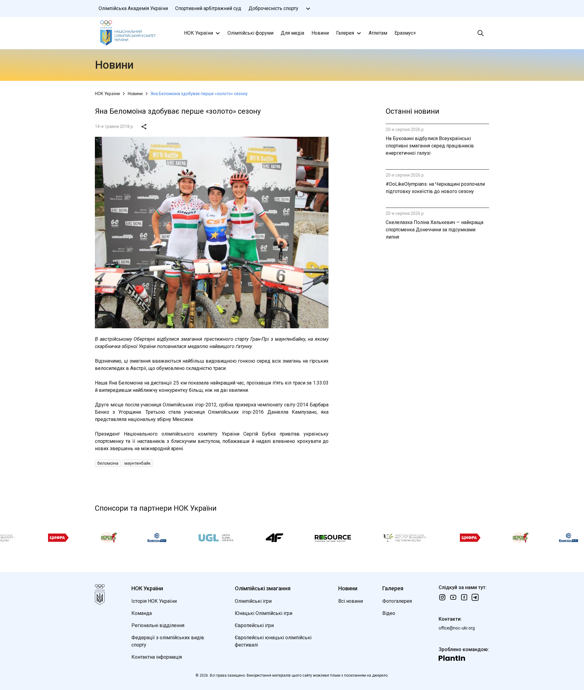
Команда (141, 613)
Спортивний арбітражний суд (208, 8)
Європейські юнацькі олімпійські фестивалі (273, 641)
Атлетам (378, 33)
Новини (320, 33)
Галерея (345, 33)
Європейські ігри (254, 625)
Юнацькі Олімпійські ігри (263, 613)
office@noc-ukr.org (457, 628)
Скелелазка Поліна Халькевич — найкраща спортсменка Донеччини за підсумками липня (434, 229)
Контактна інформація (156, 657)
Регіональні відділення (157, 625)
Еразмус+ (405, 33)
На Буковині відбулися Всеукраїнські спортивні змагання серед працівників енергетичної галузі (430, 146)
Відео (388, 613)
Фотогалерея (397, 601)
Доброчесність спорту (273, 8)
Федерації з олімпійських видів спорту (167, 641)
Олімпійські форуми (250, 33)
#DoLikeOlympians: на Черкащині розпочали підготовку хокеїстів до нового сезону (435, 187)
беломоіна (107, 463)
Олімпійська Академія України (133, 8)
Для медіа (292, 33)
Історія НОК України (154, 601)
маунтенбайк (137, 463)
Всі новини (350, 601)
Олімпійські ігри (253, 601)
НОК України (198, 33)
